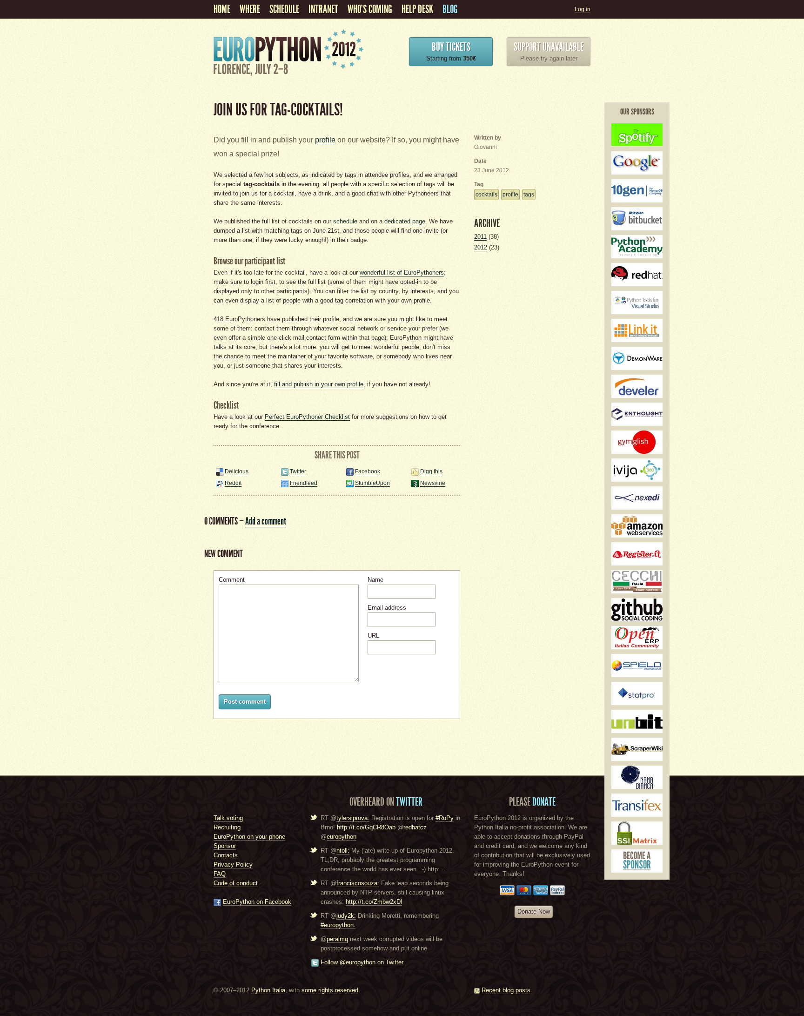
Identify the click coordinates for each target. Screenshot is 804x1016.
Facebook (367, 471)
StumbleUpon (372, 483)
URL (373, 635)
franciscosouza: (357, 883)
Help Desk (417, 9)
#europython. (338, 925)
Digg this (431, 471)
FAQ (220, 873)
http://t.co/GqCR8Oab (366, 827)
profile (325, 140)
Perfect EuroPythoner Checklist (307, 416)
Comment (232, 579)
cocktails (486, 194)
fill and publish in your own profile (318, 384)
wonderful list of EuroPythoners (402, 272)
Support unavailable (548, 47)
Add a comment (265, 521)
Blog (450, 9)
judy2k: (346, 915)
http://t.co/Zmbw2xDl (374, 901)
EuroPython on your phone (249, 836)
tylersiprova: (352, 817)
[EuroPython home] (290, 77)
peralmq (337, 938)
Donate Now (533, 911)
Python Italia (268, 990)
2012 (480, 247)
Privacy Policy (233, 864)
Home (222, 9)
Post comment (245, 701)
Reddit (233, 483)
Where (250, 9)
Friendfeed (303, 483)
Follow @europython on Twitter (362, 962)
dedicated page (404, 221)
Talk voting (228, 817)
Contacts (226, 855)
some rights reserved (330, 990)
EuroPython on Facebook (257, 901)
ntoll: (342, 850)
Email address (387, 607)
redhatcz (415, 827)
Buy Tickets (451, 47)
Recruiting (227, 827)
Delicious (236, 471)
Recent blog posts (506, 990)
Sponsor (225, 845)
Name (375, 579)
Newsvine (432, 483)
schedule (284, 9)
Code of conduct (236, 883)
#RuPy (445, 817)
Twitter (298, 471)
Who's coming (370, 9)
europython (341, 836)
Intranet (323, 9)
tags (528, 194)
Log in (582, 9)
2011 (480, 236)
